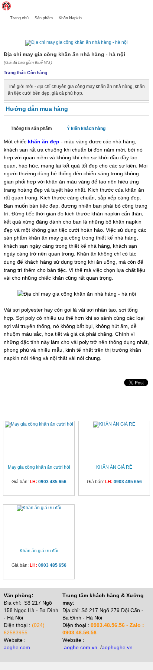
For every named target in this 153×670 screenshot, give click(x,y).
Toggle (147, 6)
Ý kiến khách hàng (86, 128)
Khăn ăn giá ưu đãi (39, 550)
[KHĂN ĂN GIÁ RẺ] (114, 424)
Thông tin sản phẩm (31, 128)
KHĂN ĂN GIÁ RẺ (114, 467)
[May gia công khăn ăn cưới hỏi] (39, 424)
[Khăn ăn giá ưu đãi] (39, 508)
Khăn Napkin (70, 18)
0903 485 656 (52, 481)
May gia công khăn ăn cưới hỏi (39, 467)
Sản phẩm (44, 18)
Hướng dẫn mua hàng (37, 109)
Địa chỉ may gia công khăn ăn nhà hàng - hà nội (61, 28)
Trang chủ (19, 18)
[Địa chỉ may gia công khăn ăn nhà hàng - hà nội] (76, 42)
